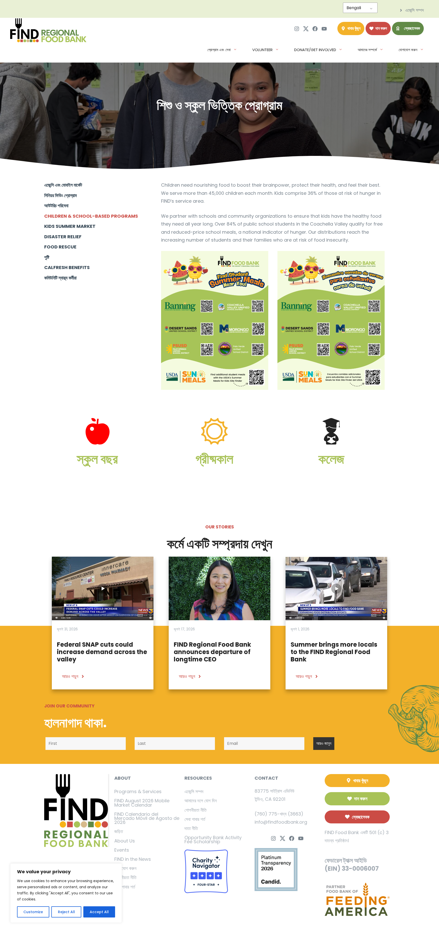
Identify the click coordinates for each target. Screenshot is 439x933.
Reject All (66, 911)
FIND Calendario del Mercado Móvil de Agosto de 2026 (146, 818)
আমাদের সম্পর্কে (367, 49)
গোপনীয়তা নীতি (125, 877)
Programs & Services (138, 791)
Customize (33, 911)
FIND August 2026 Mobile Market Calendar (141, 802)
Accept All (99, 911)
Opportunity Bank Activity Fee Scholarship (213, 839)
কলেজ (331, 459)
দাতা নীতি (191, 828)
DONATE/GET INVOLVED (315, 49)
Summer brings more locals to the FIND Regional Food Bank (334, 651)
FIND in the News (132, 859)
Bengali (354, 8)
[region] (66, 893)
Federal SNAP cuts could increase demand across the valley (102, 651)
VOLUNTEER (262, 49)
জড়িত (118, 831)
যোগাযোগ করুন (408, 49)
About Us (124, 841)
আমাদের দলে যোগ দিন (200, 800)
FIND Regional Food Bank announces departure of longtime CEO (212, 651)
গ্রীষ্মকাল (214, 459)
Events (121, 850)
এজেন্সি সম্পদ (193, 791)
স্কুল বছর (97, 459)
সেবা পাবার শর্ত (124, 887)
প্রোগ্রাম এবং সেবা (219, 49)
